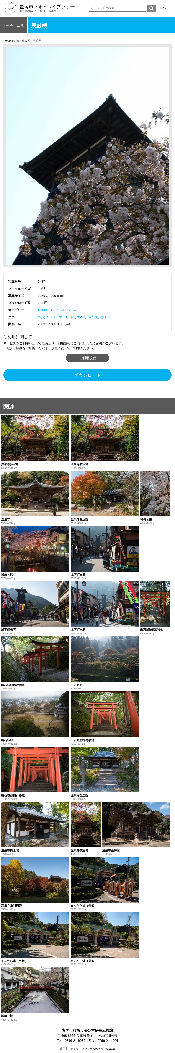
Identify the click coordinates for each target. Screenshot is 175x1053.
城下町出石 (46, 309)
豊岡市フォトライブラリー (76, 1048)
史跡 (103, 316)
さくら (47, 316)
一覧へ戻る (15, 25)
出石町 (82, 316)
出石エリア (64, 309)
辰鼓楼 (93, 316)
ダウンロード (87, 375)
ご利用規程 (87, 357)
